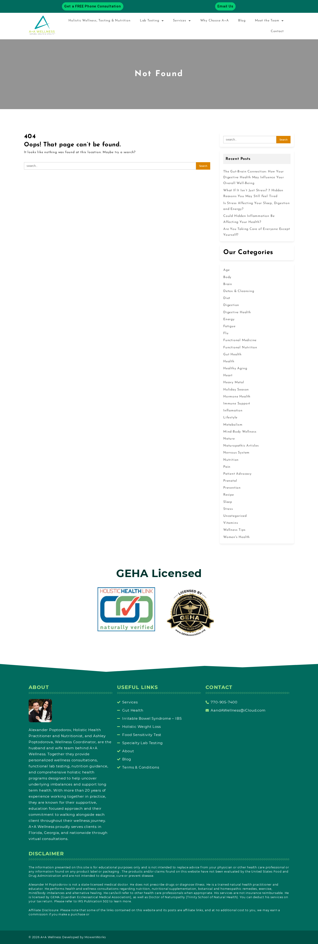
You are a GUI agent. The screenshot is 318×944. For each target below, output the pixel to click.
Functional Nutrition (240, 347)
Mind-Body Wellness (239, 431)
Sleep (227, 502)
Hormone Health (236, 396)
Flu (225, 333)
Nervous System (236, 452)
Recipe (228, 495)
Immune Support (236, 403)
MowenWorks (95, 937)
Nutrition (231, 460)
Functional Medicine (240, 340)
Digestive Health (237, 312)
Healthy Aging (235, 368)
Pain (226, 467)
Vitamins (230, 523)
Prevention (232, 488)
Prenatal (230, 481)
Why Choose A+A (214, 20)
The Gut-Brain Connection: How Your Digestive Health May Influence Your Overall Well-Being (253, 177)
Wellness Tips (234, 530)
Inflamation (233, 410)
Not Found (159, 74)
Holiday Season (236, 389)
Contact (277, 31)
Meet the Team (267, 20)
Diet (226, 298)
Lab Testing (149, 20)
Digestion (231, 305)
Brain (227, 284)
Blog (242, 20)
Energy (229, 319)
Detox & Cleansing (238, 291)
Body (227, 277)
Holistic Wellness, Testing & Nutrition (99, 20)
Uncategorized (235, 516)
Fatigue (229, 326)
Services (179, 20)
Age (226, 270)
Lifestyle (230, 417)
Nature (229, 438)
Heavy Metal (233, 382)
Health (228, 361)
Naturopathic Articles (241, 445)
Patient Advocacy (237, 474)
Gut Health (232, 354)
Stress (228, 509)
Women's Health (236, 537)
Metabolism (233, 425)
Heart (228, 375)
